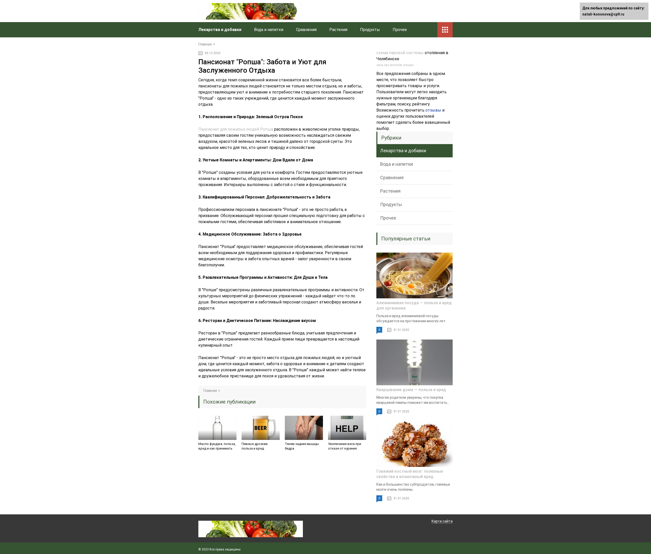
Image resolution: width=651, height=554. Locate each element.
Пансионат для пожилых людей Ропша (235, 129)
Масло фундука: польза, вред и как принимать (217, 446)
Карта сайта (442, 521)
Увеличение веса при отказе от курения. (344, 446)
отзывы (433, 110)
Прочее (400, 29)
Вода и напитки (268, 29)
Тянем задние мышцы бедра (302, 446)
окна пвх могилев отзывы (395, 65)
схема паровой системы (400, 52)
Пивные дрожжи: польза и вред (255, 446)
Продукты (370, 29)
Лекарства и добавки (219, 29)
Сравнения (306, 29)
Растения (338, 29)
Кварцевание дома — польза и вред (411, 389)
